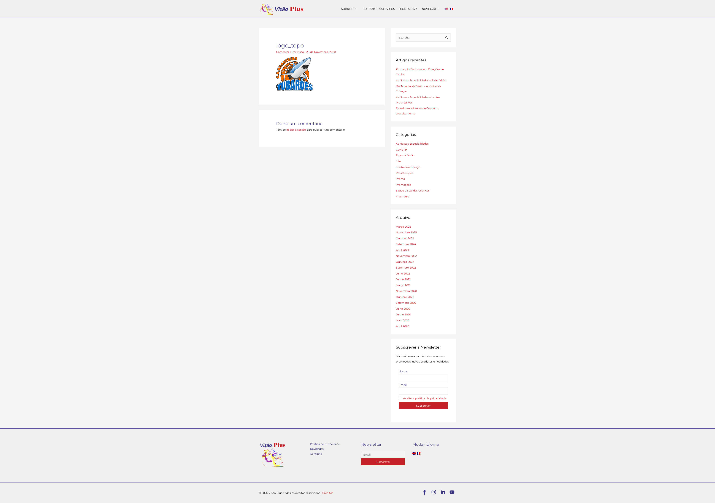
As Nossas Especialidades (412, 143)
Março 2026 (403, 226)
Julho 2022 (403, 273)
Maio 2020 (402, 320)
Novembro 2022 (406, 256)
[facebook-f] (426, 492)
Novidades (317, 449)
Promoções (403, 184)
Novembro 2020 (406, 291)
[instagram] (435, 492)
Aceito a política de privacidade (424, 398)
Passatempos (404, 173)
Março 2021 (403, 285)
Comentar (282, 52)
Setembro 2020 (406, 302)
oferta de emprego (408, 167)
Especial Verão (405, 155)
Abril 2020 (402, 326)
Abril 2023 (402, 250)
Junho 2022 (403, 279)
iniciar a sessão (296, 129)
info (398, 161)
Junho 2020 (403, 314)
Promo (400, 179)
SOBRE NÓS (349, 9)
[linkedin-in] (444, 492)
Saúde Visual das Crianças (413, 190)
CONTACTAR (408, 9)
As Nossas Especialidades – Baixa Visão (421, 80)
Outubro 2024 (405, 238)
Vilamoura (402, 196)
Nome (403, 371)
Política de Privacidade (325, 444)
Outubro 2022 (405, 262)
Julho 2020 (403, 308)
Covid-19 (401, 149)
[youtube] (452, 492)
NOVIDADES (430, 9)
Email (403, 385)
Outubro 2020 (405, 297)
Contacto (316, 453)
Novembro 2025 (406, 232)
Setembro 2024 (406, 244)
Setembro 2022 (406, 267)
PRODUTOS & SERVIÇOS (379, 9)
